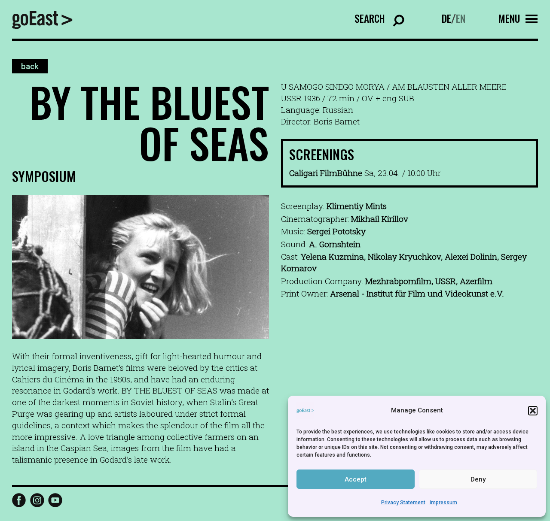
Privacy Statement (403, 503)
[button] (533, 410)
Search (369, 18)
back (30, 66)
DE (446, 18)
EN (460, 18)
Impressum (443, 503)
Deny (478, 479)
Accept (356, 479)
